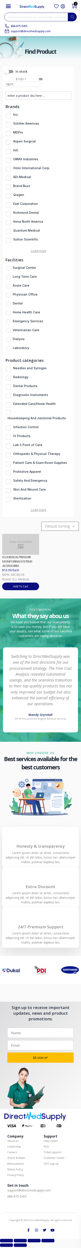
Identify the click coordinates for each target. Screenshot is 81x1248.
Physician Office (25, 294)
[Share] (34, 1240)
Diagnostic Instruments (30, 395)
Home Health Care (26, 312)
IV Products (21, 436)
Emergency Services (28, 321)
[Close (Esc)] (47, 1240)
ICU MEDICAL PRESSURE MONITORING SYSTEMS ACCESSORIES (17, 561)
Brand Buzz (21, 186)
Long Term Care (25, 276)
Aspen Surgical (24, 141)
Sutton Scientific (25, 239)
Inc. (16, 114)
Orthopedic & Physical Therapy (36, 454)
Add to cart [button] (20, 586)
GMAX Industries (25, 159)
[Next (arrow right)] (20, 1245)
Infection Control (26, 427)
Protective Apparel (27, 471)
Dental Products (25, 386)
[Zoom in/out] (6, 1240)
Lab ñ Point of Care (27, 445)
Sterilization (22, 498)
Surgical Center (24, 267)
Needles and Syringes (30, 368)
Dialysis (19, 339)
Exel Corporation (25, 203)
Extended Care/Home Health (34, 404)
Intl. (16, 150)
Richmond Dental (26, 212)
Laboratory (21, 348)
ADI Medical (22, 177)
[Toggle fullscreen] (20, 1240)
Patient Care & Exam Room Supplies (40, 462)
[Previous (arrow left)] (6, 1245)
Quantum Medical (26, 230)
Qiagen (18, 195)
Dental (18, 303)
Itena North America (28, 221)
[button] (8, 6)
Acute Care (21, 285)
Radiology (20, 377)
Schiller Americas (26, 123)
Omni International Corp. (31, 168)
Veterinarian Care (26, 330)
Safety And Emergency (30, 480)
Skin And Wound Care (29, 489)
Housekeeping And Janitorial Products (37, 418)
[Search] (72, 17)
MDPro (18, 132)
